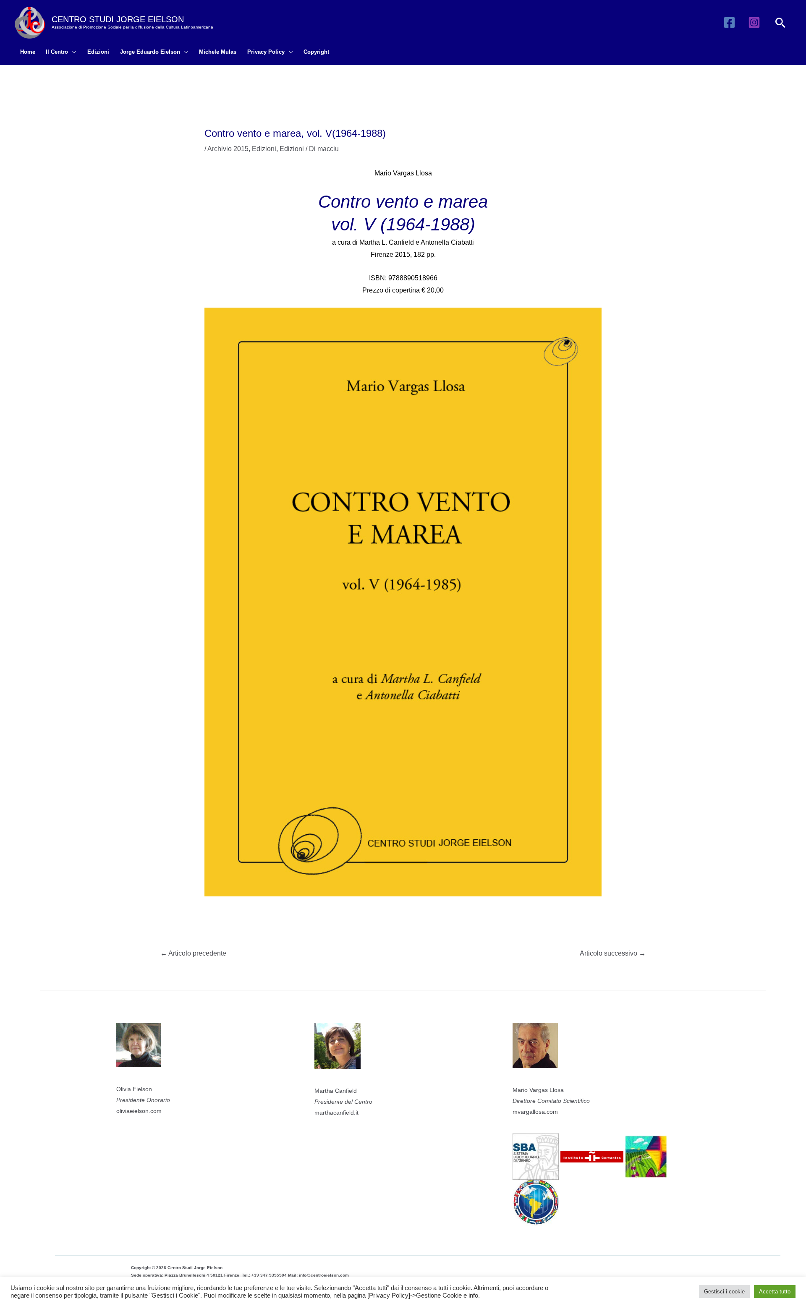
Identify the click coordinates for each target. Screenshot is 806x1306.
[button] (780, 22)
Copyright (316, 52)
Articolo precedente (193, 953)
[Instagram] (754, 22)
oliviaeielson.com (139, 1110)
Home (27, 52)
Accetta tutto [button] (774, 1291)
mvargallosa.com (535, 1111)
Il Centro (57, 52)
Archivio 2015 (228, 148)
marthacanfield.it (336, 1112)
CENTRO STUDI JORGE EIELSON (118, 19)
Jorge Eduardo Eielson (150, 52)
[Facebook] (729, 22)
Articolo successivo (613, 953)
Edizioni (98, 52)
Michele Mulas (217, 52)
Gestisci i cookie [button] (724, 1291)
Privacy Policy (266, 52)
